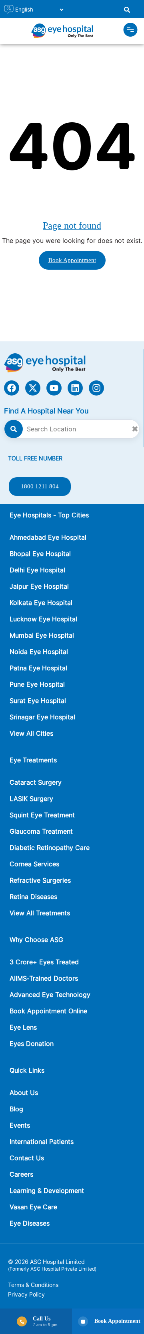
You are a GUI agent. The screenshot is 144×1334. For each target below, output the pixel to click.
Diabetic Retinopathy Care (50, 848)
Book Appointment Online (48, 1011)
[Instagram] (96, 388)
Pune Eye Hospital (37, 684)
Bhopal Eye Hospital (40, 554)
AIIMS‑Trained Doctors (44, 978)
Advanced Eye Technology (50, 995)
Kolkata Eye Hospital (41, 603)
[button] (130, 31)
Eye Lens (23, 1027)
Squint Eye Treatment (42, 815)
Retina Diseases (33, 897)
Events (20, 1125)
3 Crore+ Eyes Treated (44, 962)
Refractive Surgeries (40, 880)
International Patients (42, 1142)
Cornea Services (34, 864)
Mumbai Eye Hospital (42, 635)
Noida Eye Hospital (39, 652)
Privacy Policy (26, 1294)
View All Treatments (40, 913)
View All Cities (31, 733)
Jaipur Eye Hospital (39, 586)
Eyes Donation (33, 1044)
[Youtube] (54, 388)
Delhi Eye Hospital (37, 570)
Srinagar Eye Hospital (42, 717)
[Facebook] (11, 388)
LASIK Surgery (31, 799)
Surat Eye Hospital (38, 701)
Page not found (72, 225)
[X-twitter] (32, 388)
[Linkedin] (75, 388)
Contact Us (27, 1158)
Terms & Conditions (33, 1284)
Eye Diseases (30, 1223)
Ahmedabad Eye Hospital (48, 537)
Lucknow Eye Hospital (43, 619)
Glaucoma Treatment (41, 831)
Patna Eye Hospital (38, 668)
